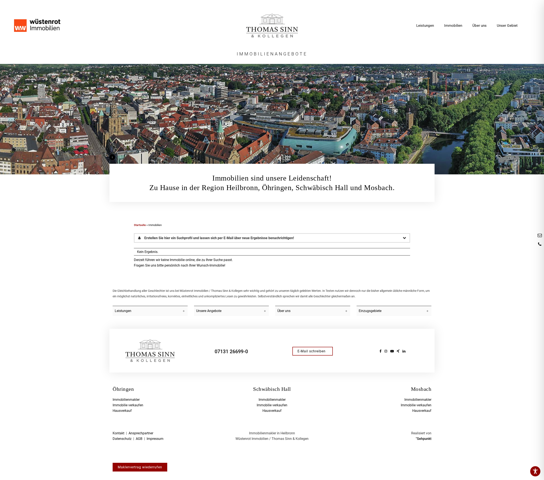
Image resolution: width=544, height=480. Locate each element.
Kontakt (118, 433)
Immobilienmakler (126, 400)
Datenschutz (122, 439)
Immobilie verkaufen (128, 405)
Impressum (155, 439)
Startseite (140, 225)
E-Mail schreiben (312, 351)
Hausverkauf (122, 411)
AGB (139, 439)
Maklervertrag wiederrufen (140, 467)
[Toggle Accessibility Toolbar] (535, 471)
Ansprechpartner (141, 433)
